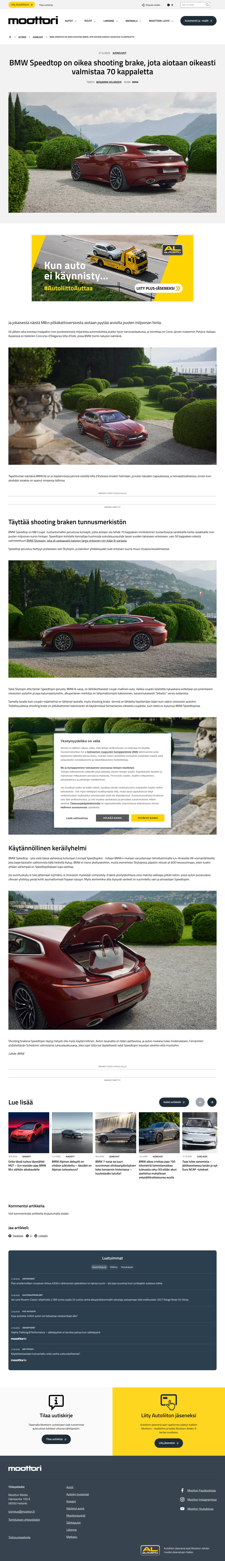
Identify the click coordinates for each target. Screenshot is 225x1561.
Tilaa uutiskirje (46, 5)
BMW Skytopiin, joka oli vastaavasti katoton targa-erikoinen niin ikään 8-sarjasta (77, 540)
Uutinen (22, 36)
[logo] (33, 23)
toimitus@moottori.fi (21, 1512)
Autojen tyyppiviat (77, 1494)
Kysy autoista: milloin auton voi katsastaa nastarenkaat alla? (44, 1316)
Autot (69, 1487)
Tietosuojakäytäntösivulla (85, 803)
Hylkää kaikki (112, 818)
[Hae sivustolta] (207, 4)
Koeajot (71, 1501)
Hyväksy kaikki (148, 818)
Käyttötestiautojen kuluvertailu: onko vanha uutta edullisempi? (45, 1354)
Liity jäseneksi (167, 1443)
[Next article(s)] (212, 1102)
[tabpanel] (112, 1318)
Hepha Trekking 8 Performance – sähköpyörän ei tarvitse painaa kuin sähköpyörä (55, 1332)
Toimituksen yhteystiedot (24, 1520)
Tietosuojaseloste (19, 1537)
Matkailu (71, 1537)
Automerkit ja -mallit (197, 21)
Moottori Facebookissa (201, 1490)
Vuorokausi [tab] (99, 1267)
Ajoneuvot (38, 36)
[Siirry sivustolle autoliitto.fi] (150, 1550)
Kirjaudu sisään (153, 5)
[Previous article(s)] (200, 1102)
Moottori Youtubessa (200, 1509)
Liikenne (71, 1529)
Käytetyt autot (75, 1508)
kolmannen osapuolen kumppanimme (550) (112, 752)
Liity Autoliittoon (20, 5)
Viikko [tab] (114, 1267)
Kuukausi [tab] (127, 1267)
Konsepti (26, 1156)
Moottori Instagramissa (202, 1499)
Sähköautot (73, 1522)
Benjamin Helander (108, 82)
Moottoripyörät (75, 1515)
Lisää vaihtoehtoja (77, 818)
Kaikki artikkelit (172, 1102)
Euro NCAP (202, 1156)
